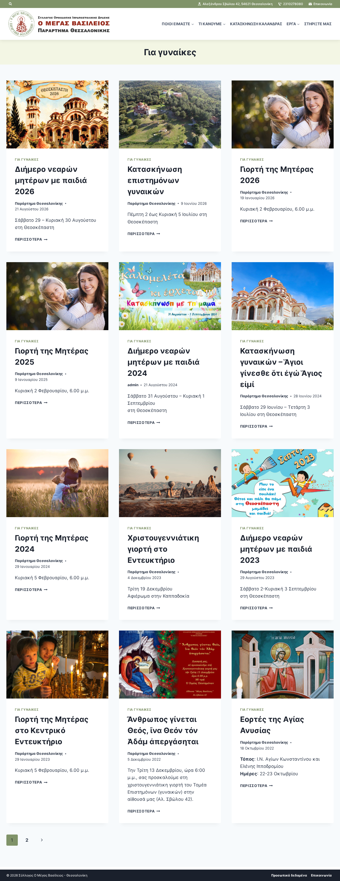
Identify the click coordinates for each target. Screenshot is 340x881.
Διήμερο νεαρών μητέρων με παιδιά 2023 (276, 549)
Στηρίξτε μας (318, 24)
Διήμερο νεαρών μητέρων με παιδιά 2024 (163, 362)
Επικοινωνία (321, 875)
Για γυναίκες (27, 159)
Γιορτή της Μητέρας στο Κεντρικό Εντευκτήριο (51, 730)
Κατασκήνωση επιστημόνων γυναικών (155, 180)
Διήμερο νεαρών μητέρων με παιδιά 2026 (51, 180)
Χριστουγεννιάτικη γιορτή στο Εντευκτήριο (163, 549)
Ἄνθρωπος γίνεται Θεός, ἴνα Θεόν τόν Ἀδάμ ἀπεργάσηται (163, 730)
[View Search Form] (10, 4)
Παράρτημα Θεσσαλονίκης (39, 203)
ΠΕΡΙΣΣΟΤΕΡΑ (31, 239)
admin (133, 385)
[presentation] (57, 114)
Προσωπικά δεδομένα (289, 875)
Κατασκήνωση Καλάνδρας (256, 24)
